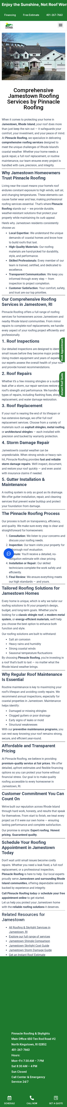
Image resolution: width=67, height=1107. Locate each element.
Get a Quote (56, 1103)
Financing (10, 15)
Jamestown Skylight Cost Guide (29, 945)
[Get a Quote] (56, 1098)
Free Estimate (31, 15)
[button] (60, 25)
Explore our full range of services (29, 936)
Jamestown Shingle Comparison (29, 941)
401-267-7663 (54, 15)
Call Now (32, 1103)
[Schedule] (9, 1098)
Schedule (9, 1103)
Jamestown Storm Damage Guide (30, 950)
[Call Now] (32, 1097)
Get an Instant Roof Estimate (27, 954)
